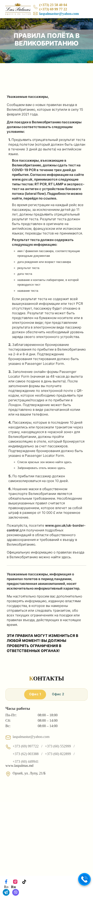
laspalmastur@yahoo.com (59, 14)
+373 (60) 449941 (26, 761)
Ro (6, 887)
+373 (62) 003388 (26, 754)
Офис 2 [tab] (58, 694)
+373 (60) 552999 (58, 746)
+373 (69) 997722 (26, 746)
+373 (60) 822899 (58, 754)
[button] (84, 879)
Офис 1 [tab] (35, 694)
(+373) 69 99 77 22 (53, 9)
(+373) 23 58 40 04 (53, 5)
